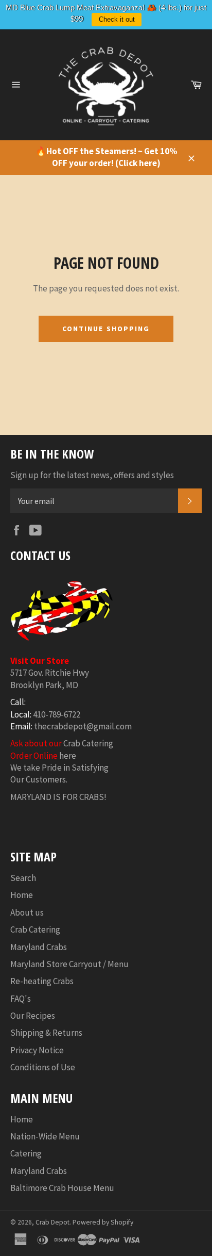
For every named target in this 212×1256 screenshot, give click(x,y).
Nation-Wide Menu (45, 1136)
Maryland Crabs (38, 947)
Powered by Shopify (103, 1222)
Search (23, 878)
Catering (26, 1153)
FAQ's (20, 998)
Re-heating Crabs (42, 981)
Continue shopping (106, 328)
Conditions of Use (42, 1067)
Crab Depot (52, 1222)
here (67, 755)
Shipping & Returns (46, 1032)
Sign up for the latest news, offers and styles (92, 475)
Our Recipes (32, 1015)
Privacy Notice (37, 1050)
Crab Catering (88, 743)
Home (21, 895)
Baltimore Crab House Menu (62, 1188)
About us (27, 912)
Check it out (117, 19)
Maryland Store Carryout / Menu (69, 964)
